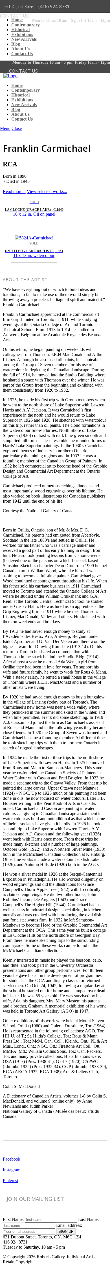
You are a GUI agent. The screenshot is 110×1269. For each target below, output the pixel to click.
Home (17, 20)
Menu (5, 128)
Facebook (11, 1159)
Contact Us (22, 54)
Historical (20, 29)
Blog (15, 44)
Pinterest (10, 1180)
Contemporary (25, 24)
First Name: (13, 1219)
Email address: (69, 1225)
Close (17, 128)
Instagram (11, 1169)
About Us (20, 49)
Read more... (14, 191)
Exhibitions (22, 34)
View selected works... (47, 191)
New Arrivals (24, 39)
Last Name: (88, 1219)
